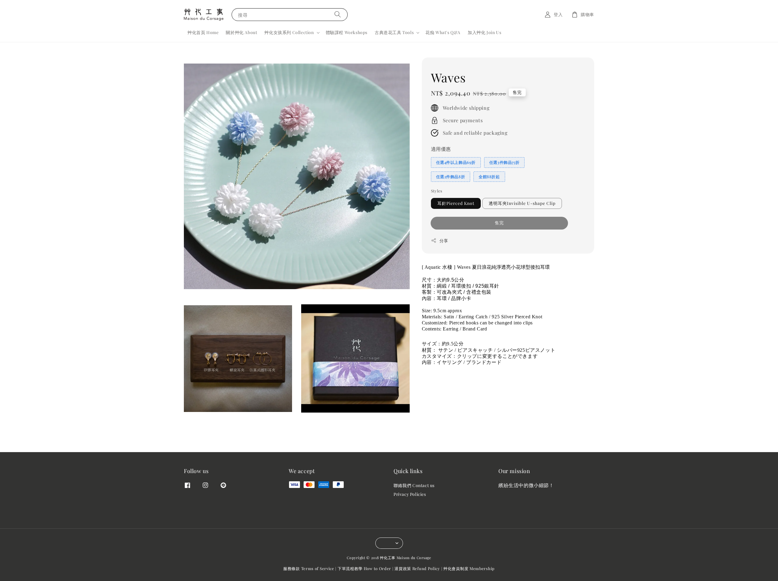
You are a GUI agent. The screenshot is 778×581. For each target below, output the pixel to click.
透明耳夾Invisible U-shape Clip (522, 203)
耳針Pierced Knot (455, 203)
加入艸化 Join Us (484, 32)
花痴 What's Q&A (442, 32)
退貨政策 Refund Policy (417, 568)
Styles (436, 190)
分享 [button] (443, 241)
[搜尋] (337, 14)
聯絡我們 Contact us (414, 485)
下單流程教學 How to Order (364, 568)
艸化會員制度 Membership (469, 568)
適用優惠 (441, 149)
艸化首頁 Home (203, 32)
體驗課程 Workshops (346, 32)
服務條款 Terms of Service (308, 568)
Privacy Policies (410, 494)
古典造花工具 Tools (394, 32)
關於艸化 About (241, 32)
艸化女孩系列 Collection (289, 32)
